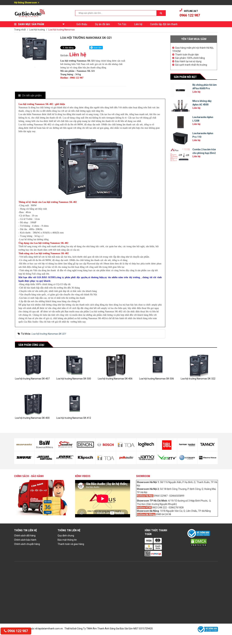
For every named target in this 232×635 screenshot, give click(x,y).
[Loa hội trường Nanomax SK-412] (74, 403)
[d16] (65, 457)
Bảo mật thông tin (67, 539)
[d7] (187, 444)
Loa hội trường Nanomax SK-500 (73, 378)
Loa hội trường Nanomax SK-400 (32, 418)
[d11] (24, 444)
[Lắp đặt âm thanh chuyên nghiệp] (30, 13)
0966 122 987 (17, 631)
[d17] (85, 444)
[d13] (44, 444)
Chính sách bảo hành (25, 539)
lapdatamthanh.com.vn (50, 628)
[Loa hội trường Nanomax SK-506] (157, 364)
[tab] (30, 95)
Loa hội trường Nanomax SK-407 (32, 378)
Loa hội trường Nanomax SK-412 (73, 418)
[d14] (44, 457)
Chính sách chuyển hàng (27, 544)
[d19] (106, 444)
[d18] (85, 457)
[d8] (187, 457)
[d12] (24, 457)
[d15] (65, 444)
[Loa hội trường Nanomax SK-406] (116, 364)
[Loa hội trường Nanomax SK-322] (199, 364)
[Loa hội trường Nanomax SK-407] (33, 364)
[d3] (146, 444)
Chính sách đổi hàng (24, 535)
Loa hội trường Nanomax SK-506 (156, 378)
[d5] (167, 444)
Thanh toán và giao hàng (71, 544)
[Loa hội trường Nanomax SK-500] (74, 364)
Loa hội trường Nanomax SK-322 (198, 378)
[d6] (167, 457)
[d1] (126, 444)
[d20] (106, 457)
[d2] (126, 457)
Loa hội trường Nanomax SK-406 (115, 378)
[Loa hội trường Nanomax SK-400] (33, 403)
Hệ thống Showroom (25, 2)
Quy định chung (66, 535)
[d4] (146, 457)
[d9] (208, 444)
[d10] (208, 457)
